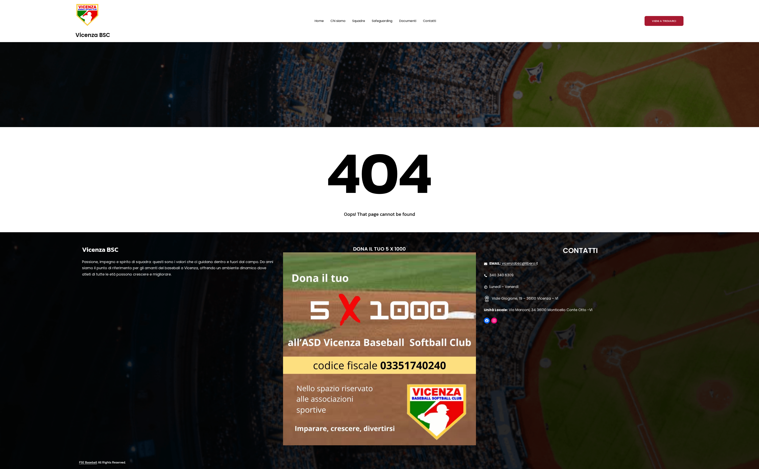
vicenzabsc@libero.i (519, 263)
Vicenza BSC (93, 35)
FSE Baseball (88, 462)
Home (319, 21)
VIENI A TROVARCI (664, 21)
